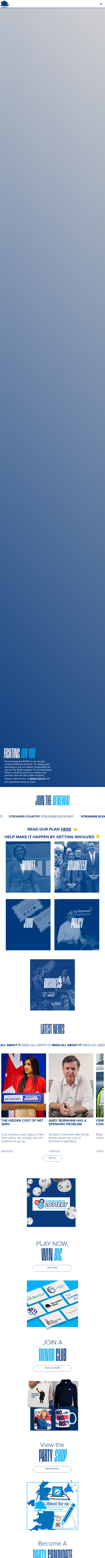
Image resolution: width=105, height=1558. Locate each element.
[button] (101, 4)
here (66, 829)
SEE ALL (52, 1157)
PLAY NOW (52, 1267)
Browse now (52, 1468)
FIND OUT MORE (52, 1367)
